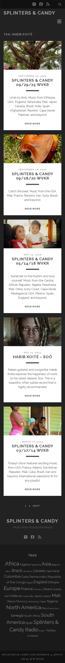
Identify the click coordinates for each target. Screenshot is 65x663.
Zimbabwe (32, 636)
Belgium (56, 565)
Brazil (17, 570)
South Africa (32, 615)
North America (23, 607)
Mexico (11, 601)
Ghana (47, 589)
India (13, 596)
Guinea (57, 589)
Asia (46, 564)
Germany (38, 589)
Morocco (21, 601)
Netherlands (34, 602)
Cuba (24, 576)
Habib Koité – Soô (32, 357)
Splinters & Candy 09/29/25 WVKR (32, 82)
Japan (38, 596)
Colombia (12, 576)
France (27, 589)
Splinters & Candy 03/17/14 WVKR (32, 448)
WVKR (40, 659)
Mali (56, 595)
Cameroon (27, 571)
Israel (25, 596)
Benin (8, 571)
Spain (29, 623)
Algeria (25, 564)
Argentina (36, 565)
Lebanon (47, 596)
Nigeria (52, 601)
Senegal (17, 615)
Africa (12, 563)
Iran (20, 595)
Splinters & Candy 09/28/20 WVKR (32, 176)
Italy (31, 596)
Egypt (30, 582)
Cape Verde (52, 571)
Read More (32, 123)
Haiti (6, 596)
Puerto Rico (53, 608)
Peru (44, 608)
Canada (39, 571)
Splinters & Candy (29, 13)
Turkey (51, 630)
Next (36, 505)
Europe (12, 588)
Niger (43, 601)
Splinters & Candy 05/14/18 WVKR (32, 261)
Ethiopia (53, 582)
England (40, 582)
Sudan (42, 631)
